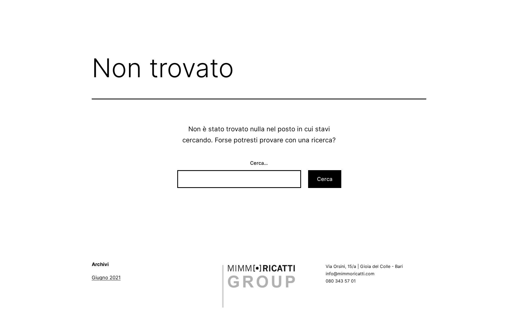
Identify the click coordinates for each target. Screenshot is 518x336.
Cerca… (259, 163)
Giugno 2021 (106, 277)
